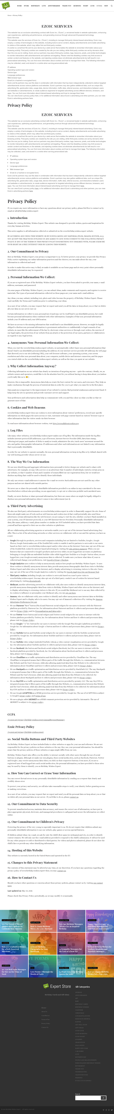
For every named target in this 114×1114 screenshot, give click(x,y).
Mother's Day (80, 1057)
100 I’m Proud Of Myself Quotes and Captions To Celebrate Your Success (12, 926)
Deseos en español (82, 1019)
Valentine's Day (81, 1075)
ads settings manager (78, 549)
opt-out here (70, 593)
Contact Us (44, 1027)
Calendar (79, 1010)
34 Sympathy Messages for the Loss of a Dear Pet (70, 950)
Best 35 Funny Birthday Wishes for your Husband (41, 927)
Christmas (79, 1013)
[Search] (103, 1098)
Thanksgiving (81, 1072)
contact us (74, 797)
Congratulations (82, 1016)
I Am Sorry (62, 945)
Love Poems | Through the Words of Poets (41, 973)
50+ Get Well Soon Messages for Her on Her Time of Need (14, 971)
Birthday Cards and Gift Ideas (57, 995)
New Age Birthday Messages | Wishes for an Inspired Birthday (71, 926)
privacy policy (25, 696)
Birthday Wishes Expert (13, 1109)
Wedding (78, 1078)
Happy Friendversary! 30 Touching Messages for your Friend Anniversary (98, 926)
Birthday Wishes (35, 922)
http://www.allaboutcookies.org (66, 423)
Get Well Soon (6, 965)
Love (32, 967)
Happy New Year (81, 1048)
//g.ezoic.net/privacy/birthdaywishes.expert (26, 732)
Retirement (80, 1066)
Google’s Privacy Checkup (57, 560)
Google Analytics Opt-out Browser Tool (83, 572)
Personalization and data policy (48, 611)
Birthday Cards (81, 1004)
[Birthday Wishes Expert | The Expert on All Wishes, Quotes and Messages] (5, 5)
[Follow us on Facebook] (106, 1110)
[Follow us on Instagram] (109, 1110)
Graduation (5, 942)
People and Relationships (9, 920)
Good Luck (79, 1030)
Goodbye (78, 1039)
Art (76, 998)
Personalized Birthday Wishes (87, 1063)
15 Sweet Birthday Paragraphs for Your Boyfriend (39, 949)
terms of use (40, 696)
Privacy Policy (23, 611)
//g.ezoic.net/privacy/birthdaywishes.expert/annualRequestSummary (36, 720)
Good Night (80, 1036)
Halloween (79, 1045)
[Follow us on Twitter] (112, 1110)
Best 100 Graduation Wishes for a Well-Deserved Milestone (14, 949)
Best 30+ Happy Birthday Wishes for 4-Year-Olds (98, 973)
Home (9, 15)
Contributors (45, 1015)
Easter (78, 1022)
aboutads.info (35, 581)
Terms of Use (45, 1019)
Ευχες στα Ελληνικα (83, 1080)
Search (77, 1094)
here (83, 60)
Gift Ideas (79, 1028)
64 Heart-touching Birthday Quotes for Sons (71, 973)
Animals (78, 992)
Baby (77, 1001)
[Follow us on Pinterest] (103, 1110)
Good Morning (81, 1033)
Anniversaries (92, 920)
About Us (44, 1011)
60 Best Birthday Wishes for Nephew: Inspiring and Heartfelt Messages (100, 949)
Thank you (79, 1069)
